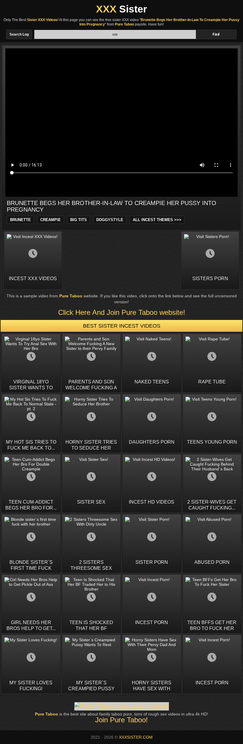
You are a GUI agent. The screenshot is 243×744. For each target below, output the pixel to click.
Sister (121, 9)
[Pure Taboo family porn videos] (121, 706)
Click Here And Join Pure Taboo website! (121, 312)
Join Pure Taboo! (121, 720)
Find (216, 34)
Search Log (19, 34)
